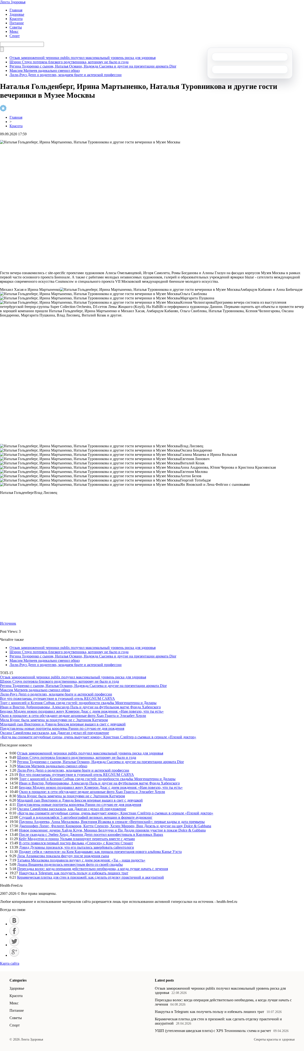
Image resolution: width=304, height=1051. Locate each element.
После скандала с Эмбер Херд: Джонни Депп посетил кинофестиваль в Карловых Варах (91, 834)
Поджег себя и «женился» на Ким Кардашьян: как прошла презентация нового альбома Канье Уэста (100, 852)
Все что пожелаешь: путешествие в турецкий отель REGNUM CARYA (57, 698)
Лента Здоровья (12, 2)
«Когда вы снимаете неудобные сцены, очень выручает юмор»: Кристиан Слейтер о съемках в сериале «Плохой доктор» (98, 737)
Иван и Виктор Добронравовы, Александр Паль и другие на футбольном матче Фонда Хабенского (80, 707)
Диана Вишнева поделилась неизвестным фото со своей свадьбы (70, 864)
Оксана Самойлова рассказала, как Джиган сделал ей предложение (54, 733)
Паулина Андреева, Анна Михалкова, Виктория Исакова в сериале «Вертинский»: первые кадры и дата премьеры (112, 822)
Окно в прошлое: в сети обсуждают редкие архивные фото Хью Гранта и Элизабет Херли (73, 716)
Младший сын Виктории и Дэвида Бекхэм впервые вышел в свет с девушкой (63, 724)
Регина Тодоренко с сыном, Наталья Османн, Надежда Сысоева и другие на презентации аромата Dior (93, 66)
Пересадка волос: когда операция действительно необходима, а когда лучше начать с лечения (92, 869)
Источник (8, 623)
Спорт (15, 36)
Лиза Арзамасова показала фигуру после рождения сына (63, 856)
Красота (16, 19)
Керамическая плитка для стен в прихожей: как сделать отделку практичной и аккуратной (90, 877)
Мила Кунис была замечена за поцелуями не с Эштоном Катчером (54, 720)
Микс (14, 31)
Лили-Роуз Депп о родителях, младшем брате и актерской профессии (66, 75)
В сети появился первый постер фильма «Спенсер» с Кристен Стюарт (76, 843)
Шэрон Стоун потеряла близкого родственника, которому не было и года (69, 62)
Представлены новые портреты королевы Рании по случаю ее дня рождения (62, 728)
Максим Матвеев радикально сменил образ (45, 70)
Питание (17, 23)
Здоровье (17, 14)
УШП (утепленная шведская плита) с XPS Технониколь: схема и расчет (213, 1031)
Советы (16, 27)
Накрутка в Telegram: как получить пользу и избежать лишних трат (73, 873)
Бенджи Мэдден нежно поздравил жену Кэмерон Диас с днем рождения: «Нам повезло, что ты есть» (82, 711)
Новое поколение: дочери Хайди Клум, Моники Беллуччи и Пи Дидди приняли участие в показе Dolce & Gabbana (112, 830)
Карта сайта (9, 963)
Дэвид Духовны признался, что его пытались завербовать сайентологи (76, 847)
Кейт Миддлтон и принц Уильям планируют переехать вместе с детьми (77, 839)
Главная (16, 10)
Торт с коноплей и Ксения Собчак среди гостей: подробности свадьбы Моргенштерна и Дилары (78, 703)
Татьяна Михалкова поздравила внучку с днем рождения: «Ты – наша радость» (81, 860)
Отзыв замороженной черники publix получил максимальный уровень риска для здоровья (83, 58)
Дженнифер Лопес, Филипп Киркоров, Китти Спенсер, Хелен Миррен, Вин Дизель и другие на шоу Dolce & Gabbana (115, 826)
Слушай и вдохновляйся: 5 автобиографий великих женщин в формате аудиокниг (85, 817)
